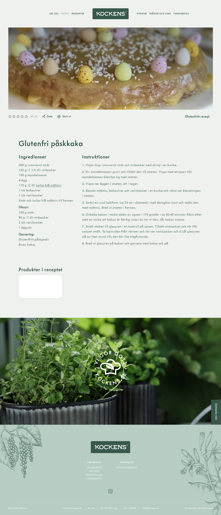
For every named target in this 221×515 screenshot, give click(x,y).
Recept (65, 13)
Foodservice (181, 13)
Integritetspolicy (127, 467)
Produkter (77, 13)
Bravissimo (207, 508)
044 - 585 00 (130, 508)
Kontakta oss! (216, 411)
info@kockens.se (150, 508)
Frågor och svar (160, 13)
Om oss (54, 13)
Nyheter (142, 13)
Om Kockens (94, 467)
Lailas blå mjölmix (48, 185)
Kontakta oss (94, 474)
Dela (49, 116)
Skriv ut (66, 116)
